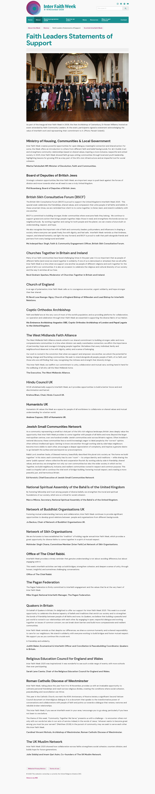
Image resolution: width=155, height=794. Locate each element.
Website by (32, 778)
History (46, 28)
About (38, 20)
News (85, 20)
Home (30, 20)
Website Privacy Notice (36, 769)
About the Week (34, 28)
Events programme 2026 (51, 20)
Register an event (70, 20)
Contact (124, 20)
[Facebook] (121, 4)
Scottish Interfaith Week (93, 28)
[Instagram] (118, 4)
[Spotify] (124, 4)
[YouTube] (128, 4)
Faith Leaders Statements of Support (67, 28)
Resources (94, 20)
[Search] (126, 8)
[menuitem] (30, 20)
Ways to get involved (106, 20)
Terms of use (54, 769)
